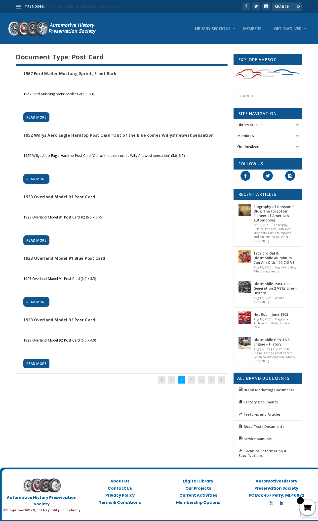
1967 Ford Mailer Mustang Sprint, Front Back (70, 73)
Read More (36, 117)
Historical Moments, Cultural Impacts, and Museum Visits (272, 233)
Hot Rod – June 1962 (270, 314)
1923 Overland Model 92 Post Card (59, 320)
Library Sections (213, 29)
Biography (280, 225)
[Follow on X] (272, 503)
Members (252, 29)
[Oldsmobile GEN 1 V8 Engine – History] (244, 343)
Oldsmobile (281, 349)
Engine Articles (285, 267)
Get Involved (288, 29)
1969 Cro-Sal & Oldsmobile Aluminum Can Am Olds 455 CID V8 (273, 257)
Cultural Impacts (264, 229)
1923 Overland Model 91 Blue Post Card (64, 258)
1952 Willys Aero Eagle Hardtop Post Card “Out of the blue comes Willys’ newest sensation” (119, 135)
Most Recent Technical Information (272, 355)
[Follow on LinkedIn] (281, 503)
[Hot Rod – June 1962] (244, 317)
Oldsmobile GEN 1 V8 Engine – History (271, 342)
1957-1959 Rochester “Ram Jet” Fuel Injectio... (83, 6)
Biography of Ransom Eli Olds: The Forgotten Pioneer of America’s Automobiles (274, 213)
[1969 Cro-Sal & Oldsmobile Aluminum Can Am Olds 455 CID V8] (244, 256)
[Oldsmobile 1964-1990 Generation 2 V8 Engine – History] (244, 287)
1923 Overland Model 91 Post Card (59, 197)
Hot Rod (271, 323)
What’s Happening (266, 271)
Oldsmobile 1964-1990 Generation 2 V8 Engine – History (275, 288)
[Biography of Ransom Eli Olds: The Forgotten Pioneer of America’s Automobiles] (244, 210)
